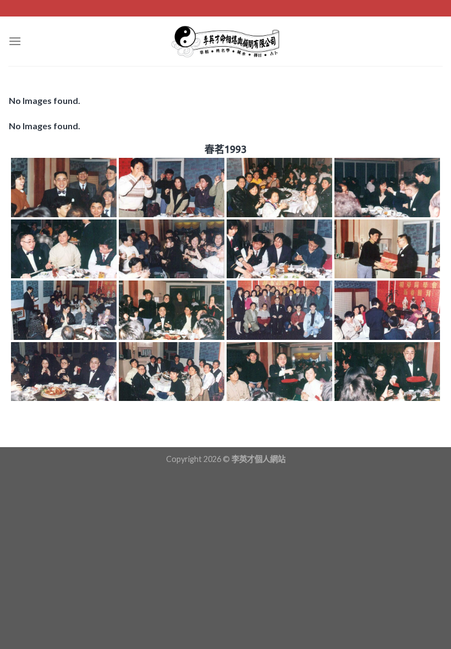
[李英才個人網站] (225, 41)
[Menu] (14, 41)
